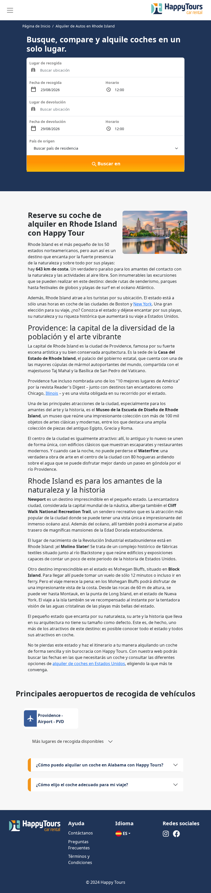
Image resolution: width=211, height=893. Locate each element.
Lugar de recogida (45, 63)
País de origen (42, 141)
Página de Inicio (36, 26)
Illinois (52, 393)
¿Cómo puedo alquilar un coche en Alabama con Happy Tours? (99, 765)
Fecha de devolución (47, 121)
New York (142, 304)
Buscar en (109, 163)
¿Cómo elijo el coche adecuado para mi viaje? (82, 785)
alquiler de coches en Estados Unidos (88, 663)
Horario (112, 82)
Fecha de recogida (45, 82)
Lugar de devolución (47, 102)
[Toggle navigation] (10, 10)
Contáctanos (80, 833)
